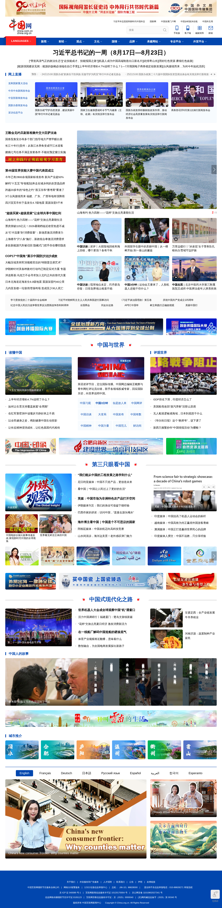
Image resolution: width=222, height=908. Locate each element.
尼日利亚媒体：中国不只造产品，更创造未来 (105, 481)
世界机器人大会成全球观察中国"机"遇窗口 (106, 610)
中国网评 (136, 403)
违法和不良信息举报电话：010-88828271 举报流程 (168, 887)
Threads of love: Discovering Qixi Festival (175, 812)
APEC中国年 (132, 305)
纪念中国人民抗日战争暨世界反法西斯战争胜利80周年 (40, 305)
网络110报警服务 (72, 887)
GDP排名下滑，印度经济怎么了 (172, 399)
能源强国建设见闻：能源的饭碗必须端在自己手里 (48, 66)
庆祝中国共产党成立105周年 (178, 300)
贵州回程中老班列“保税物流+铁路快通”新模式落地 (107, 212)
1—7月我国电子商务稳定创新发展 (141, 66)
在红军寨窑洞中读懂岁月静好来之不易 (31, 413)
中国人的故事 (19, 653)
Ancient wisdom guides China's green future (176, 853)
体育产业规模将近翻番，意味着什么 (100, 639)
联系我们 (120, 882)
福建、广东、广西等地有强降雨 (46, 196)
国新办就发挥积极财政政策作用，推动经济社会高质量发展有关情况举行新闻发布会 (146, 114)
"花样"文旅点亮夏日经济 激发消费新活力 (102, 623)
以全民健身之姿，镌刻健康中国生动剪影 (32, 420)
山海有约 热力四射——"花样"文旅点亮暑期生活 (33, 219)
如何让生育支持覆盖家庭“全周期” (28, 406)
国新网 (153, 21)
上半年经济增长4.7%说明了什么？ (100, 66)
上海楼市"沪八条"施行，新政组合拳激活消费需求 (34, 239)
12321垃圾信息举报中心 (95, 887)
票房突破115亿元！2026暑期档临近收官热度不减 (34, 226)
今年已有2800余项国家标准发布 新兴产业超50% (34, 177)
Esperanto (195, 773)
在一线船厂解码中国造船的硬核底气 (102, 632)
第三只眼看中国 (111, 464)
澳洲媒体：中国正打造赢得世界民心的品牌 (180, 529)
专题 (63, 268)
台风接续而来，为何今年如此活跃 (183, 66)
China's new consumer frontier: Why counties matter (43, 853)
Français (45, 773)
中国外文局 (207, 21)
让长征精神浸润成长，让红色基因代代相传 (34, 427)
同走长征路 (107, 305)
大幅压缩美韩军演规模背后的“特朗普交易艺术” (33, 262)
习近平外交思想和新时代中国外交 (129, 21)
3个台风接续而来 (15, 196)
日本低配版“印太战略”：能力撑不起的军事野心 (178, 390)
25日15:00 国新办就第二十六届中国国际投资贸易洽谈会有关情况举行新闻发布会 (170, 74)
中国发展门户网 (168, 21)
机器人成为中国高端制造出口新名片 (120, 60)
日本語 (86, 773)
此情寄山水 (151, 60)
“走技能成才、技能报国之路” (80, 60)
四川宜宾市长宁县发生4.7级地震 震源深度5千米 (34, 202)
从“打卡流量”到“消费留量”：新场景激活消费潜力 (34, 232)
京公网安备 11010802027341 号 (147, 892)
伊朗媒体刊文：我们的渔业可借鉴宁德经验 (103, 505)
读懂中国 (15, 352)
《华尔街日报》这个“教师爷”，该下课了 (177, 420)
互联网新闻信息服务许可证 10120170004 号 (106, 892)
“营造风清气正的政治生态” (45, 60)
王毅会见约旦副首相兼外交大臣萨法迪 (31, 132)
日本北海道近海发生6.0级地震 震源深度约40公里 (34, 281)
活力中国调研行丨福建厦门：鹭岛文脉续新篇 (105, 617)
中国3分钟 (131, 284)
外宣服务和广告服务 (89, 882)
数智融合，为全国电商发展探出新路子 (101, 645)
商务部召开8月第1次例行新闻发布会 (190, 110)
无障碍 (215, 901)
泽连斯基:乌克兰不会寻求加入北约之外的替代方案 (35, 275)
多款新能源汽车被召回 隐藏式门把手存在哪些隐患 (35, 245)
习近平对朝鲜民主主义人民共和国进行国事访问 (83, 300)
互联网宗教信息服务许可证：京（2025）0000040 (109, 897)
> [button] (214, 74)
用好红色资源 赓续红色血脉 (175, 60)
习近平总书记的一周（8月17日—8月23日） (111, 52)
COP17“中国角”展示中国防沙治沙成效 (31, 256)
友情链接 (151, 882)
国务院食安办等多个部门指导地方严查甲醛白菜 (33, 139)
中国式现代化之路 (111, 599)
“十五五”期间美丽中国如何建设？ (26, 390)
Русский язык (110, 773)
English (24, 773)
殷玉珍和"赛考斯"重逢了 (49, 189)
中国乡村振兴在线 (189, 21)
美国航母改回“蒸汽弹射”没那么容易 (174, 406)
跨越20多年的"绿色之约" (20, 189)
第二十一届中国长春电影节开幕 (24, 642)
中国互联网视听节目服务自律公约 (43, 887)
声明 (140, 882)
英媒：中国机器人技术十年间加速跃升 (174, 506)
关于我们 (71, 882)
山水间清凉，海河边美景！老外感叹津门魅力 (105, 535)
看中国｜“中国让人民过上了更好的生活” (102, 488)
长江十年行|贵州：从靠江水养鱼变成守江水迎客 (34, 145)
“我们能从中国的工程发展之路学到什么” (105, 475)
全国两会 (85, 305)
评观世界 (160, 352)
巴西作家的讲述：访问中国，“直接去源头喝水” (106, 512)
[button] (214, 169)
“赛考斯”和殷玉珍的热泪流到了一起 (29, 701)
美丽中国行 (191, 305)
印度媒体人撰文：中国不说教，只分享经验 (180, 535)
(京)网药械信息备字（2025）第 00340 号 (157, 897)
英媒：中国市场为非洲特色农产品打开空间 (106, 498)
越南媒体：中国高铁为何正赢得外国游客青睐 (181, 522)
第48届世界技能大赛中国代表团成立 (29, 170)
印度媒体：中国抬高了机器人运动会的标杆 (180, 516)
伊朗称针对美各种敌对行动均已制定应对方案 (32, 268)
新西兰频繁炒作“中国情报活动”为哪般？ (177, 427)
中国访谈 (82, 246)
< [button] (211, 74)
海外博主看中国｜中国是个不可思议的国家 (106, 522)
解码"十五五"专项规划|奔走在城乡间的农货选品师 (35, 183)
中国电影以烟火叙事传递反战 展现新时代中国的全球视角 (21, 538)
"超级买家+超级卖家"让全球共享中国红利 (33, 213)
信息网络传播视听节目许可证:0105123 (63, 897)
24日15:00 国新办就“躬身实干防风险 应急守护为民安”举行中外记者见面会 (81, 74)
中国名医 (177, 284)
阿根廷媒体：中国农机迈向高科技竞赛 (101, 528)
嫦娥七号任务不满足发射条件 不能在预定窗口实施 (35, 152)
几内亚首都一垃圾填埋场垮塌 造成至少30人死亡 (34, 288)
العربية (155, 773)
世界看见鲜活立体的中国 (53, 535)
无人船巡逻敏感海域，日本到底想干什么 (177, 413)
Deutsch (66, 773)
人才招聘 (107, 882)
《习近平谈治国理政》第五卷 (136, 300)
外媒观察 (12, 507)
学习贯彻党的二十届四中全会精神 (29, 300)
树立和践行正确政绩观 (162, 305)
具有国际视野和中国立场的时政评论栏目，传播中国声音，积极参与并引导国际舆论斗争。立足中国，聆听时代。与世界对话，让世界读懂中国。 (110, 389)
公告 (131, 882)
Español (135, 773)
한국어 (174, 773)
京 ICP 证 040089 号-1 (70, 892)
